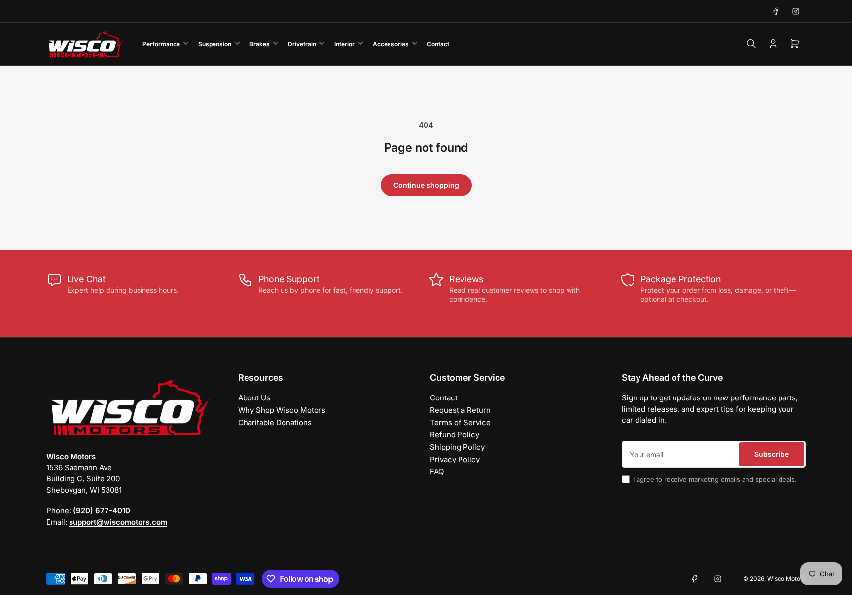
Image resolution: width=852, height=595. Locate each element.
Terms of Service (460, 422)
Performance (161, 44)
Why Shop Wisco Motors (281, 410)
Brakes (259, 44)
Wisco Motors (786, 578)
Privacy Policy (455, 459)
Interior (344, 44)
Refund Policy (454, 434)
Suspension (214, 44)
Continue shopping (426, 185)
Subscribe (771, 454)
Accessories (391, 44)
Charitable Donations (275, 422)
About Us (254, 397)
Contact (438, 44)
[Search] (751, 44)
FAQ (437, 471)
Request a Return (460, 410)
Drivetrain (302, 44)
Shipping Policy (457, 447)
